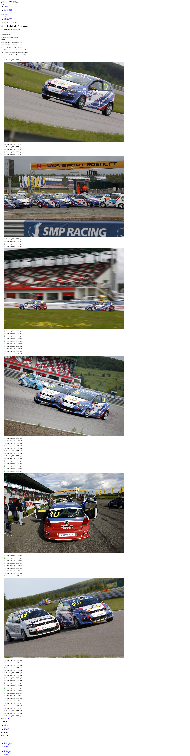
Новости (6, 725)
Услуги (5, 7)
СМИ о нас (6, 728)
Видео (5, 726)
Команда (6, 6)
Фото (5, 21)
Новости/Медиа (8, 10)
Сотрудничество (8, 9)
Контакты (6, 11)
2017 (9, 718)
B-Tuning (6, 16)
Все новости (7, 729)
